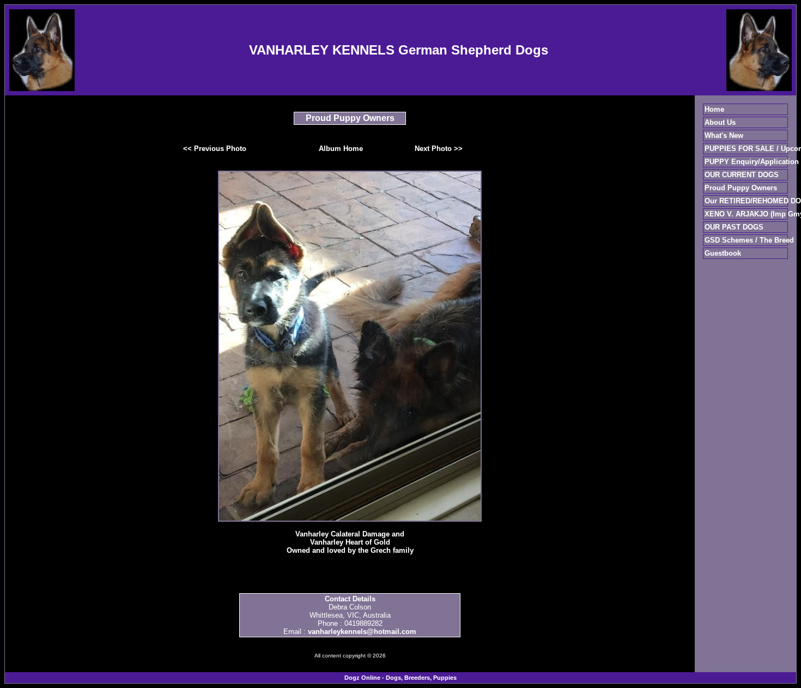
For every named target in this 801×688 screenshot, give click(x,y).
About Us (720, 122)
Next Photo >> (439, 148)
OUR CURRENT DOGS (742, 175)
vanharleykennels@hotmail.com (362, 631)
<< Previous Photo (214, 148)
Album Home (341, 148)
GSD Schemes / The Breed (749, 240)
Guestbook (723, 253)
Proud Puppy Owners (741, 188)
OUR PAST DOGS (734, 227)
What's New (724, 135)
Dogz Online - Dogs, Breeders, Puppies (400, 677)
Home (714, 109)
